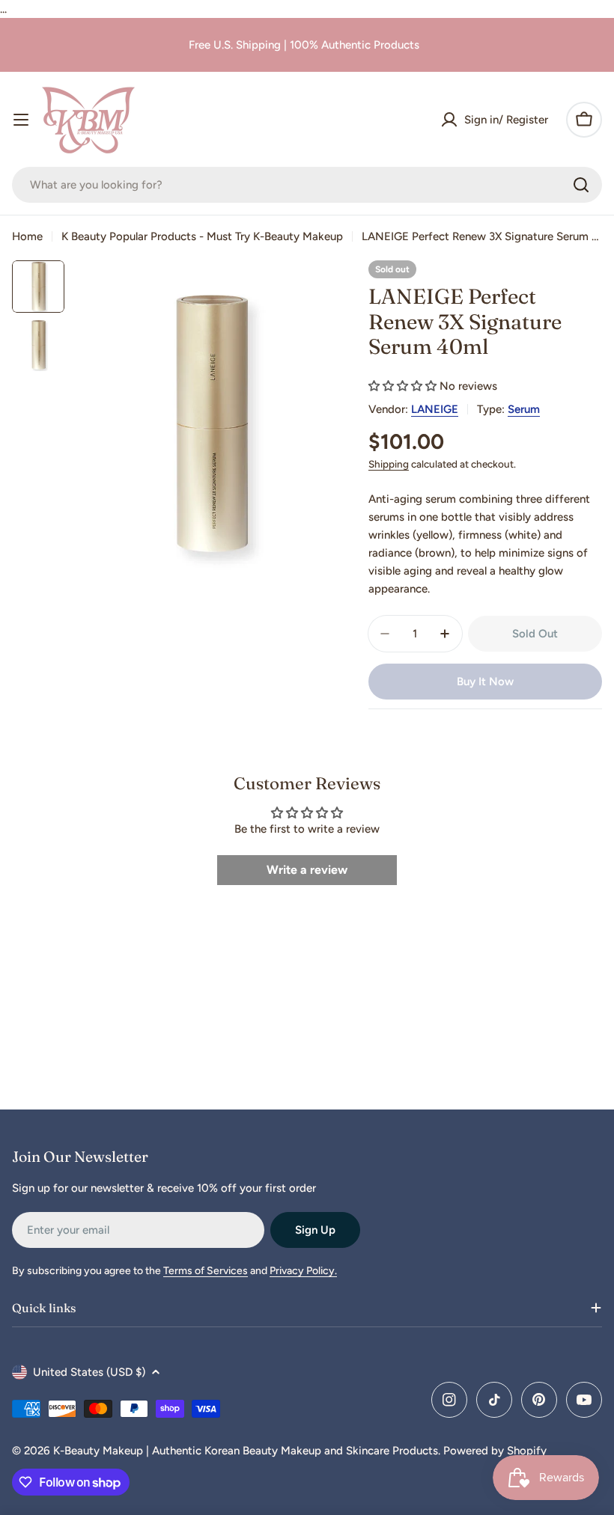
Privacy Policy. (303, 1270)
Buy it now (485, 681)
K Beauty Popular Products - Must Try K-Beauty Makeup (202, 236)
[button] (402, 386)
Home (27, 236)
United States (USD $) (89, 1372)
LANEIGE (434, 409)
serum (524, 409)
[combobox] (307, 185)
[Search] (581, 185)
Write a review (307, 870)
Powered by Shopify (495, 1450)
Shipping (388, 464)
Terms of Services (205, 1270)
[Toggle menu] (21, 120)
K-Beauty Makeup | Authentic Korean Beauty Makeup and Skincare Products (245, 1450)
